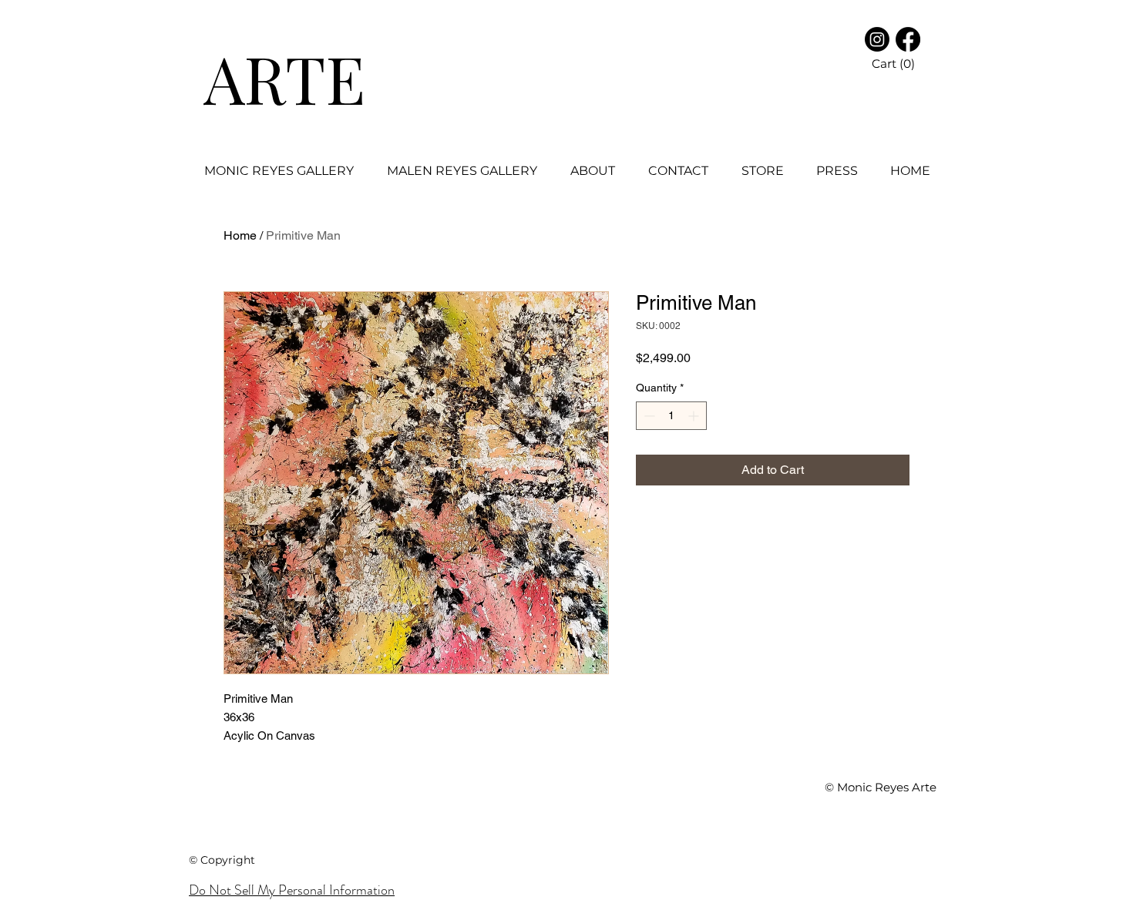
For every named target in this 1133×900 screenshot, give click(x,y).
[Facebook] (908, 39)
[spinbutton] (671, 415)
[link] (918, 64)
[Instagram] (877, 39)
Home (240, 235)
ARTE (284, 78)
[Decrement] (647, 415)
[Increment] (694, 415)
